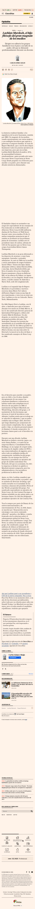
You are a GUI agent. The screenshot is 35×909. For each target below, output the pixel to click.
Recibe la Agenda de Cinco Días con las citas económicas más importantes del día (14, 665)
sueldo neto (28, 840)
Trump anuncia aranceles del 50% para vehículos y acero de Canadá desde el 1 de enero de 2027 (16, 797)
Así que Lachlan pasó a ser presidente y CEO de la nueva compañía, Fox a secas (16, 595)
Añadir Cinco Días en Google (11, 74)
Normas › (31, 673)
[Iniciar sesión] (32, 13)
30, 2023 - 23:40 (17, 65)
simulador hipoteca (17, 840)
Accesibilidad (17, 894)
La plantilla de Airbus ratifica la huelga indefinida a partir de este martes (15, 781)
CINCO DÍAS (13, 688)
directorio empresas (28, 846)
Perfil (14, 30)
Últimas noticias (7, 778)
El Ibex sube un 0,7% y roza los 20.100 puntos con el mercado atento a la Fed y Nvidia (16, 791)
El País (31, 17)
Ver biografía (12, 657)
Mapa (21, 894)
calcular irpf (7, 840)
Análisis (11, 26)
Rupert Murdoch (22, 708)
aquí (26, 719)
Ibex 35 (4, 10)
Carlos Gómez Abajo (17, 63)
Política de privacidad (8, 894)
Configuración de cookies (25, 892)
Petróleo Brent (27, 10)
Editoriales (5, 26)
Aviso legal (10, 892)
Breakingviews (23, 26)
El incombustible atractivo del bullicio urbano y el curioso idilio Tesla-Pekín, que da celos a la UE (22, 696)
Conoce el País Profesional (17, 858)
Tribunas (16, 26)
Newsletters (28, 894)
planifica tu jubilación (7, 846)
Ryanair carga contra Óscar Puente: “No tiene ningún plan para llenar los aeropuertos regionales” (17, 786)
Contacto (5, 892)
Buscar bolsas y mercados (10, 806)
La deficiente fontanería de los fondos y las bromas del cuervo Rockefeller (22, 684)
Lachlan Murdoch (11, 708)
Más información (5, 715)
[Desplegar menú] (3, 13)
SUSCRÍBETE (27, 13)
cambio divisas (17, 846)
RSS (24, 894)
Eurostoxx (9, 814)
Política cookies (16, 892)
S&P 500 (15, 10)
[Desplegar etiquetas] (32, 708)
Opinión (6, 22)
